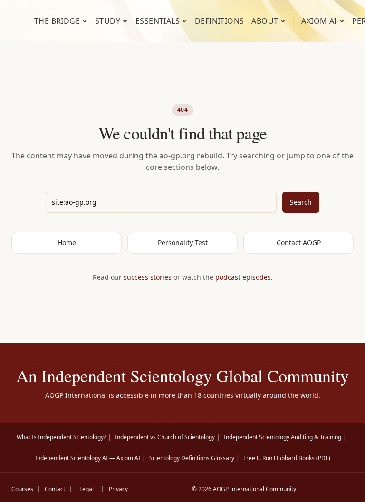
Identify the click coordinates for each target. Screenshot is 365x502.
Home (67, 242)
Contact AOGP (299, 242)
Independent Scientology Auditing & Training (282, 437)
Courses (22, 489)
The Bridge (57, 21)
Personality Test (183, 242)
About (264, 21)
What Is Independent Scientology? (61, 437)
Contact (55, 489)
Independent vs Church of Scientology (165, 437)
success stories (148, 277)
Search (301, 202)
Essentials (157, 21)
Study (107, 21)
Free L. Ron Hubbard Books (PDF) (286, 458)
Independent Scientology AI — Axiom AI (87, 458)
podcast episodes (243, 277)
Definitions (219, 21)
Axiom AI (318, 21)
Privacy (118, 489)
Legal (86, 489)
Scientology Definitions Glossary (191, 458)
